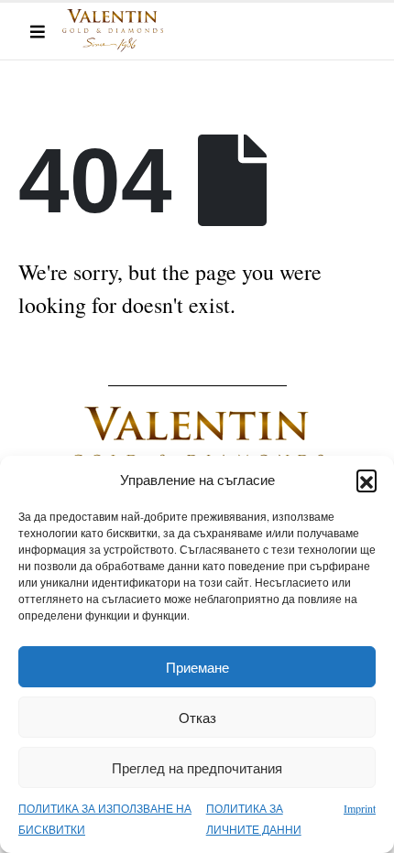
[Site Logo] (112, 30)
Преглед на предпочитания (197, 768)
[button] (366, 479)
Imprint (360, 808)
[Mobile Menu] (37, 31)
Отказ (197, 717)
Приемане (197, 667)
